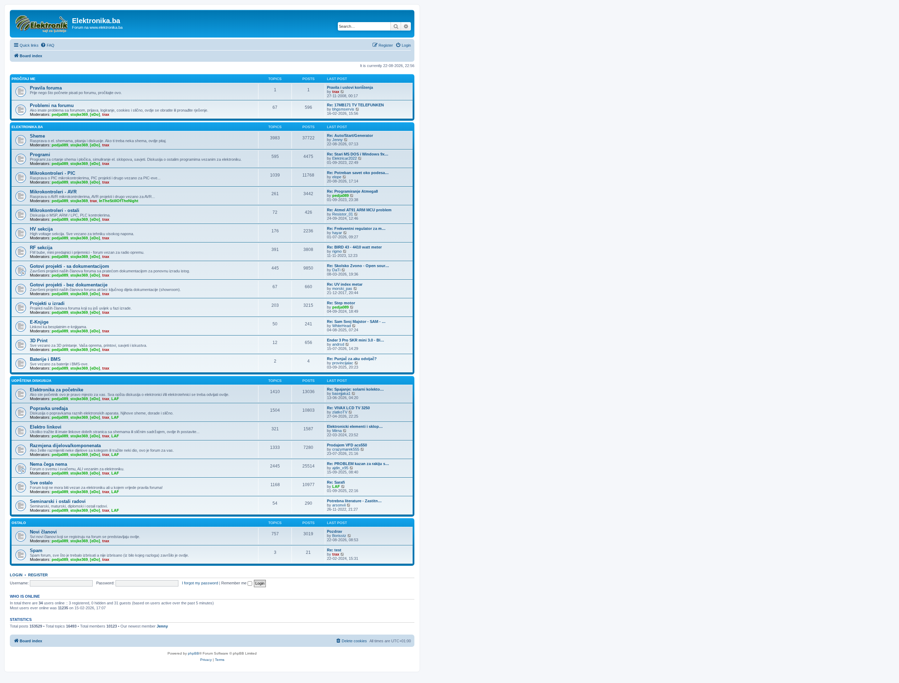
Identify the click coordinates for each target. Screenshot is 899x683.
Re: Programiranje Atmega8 (352, 191)
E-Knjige (39, 322)
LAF (115, 399)
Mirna (337, 431)
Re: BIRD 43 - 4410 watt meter (354, 247)
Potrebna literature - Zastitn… (354, 501)
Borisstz (339, 535)
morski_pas (342, 288)
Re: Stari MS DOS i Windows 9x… (357, 154)
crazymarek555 (345, 449)
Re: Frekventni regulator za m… (356, 228)
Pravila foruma (46, 88)
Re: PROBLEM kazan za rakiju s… (358, 464)
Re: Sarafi (336, 482)
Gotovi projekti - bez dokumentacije (68, 284)
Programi (40, 154)
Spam (36, 550)
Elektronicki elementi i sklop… (355, 426)
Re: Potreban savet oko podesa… (358, 173)
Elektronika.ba (27, 127)
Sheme (37, 136)
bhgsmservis (343, 109)
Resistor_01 (342, 214)
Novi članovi (43, 532)
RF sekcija (41, 247)
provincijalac (342, 363)
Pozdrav (334, 531)
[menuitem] (47, 45)
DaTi (336, 270)
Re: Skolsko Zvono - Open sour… (358, 266)
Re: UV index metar (344, 284)
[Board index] (42, 23)
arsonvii (339, 505)
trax (335, 91)
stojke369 (79, 114)
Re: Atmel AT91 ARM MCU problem (359, 210)
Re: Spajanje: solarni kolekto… (355, 389)
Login (16, 575)
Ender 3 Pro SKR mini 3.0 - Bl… (355, 340)
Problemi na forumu (52, 105)
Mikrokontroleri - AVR (53, 191)
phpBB (193, 653)
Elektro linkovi (45, 427)
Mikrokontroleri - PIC (52, 173)
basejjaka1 (341, 393)
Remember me (234, 583)
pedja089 (60, 114)
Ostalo (19, 523)
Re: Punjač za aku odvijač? (352, 359)
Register (38, 575)
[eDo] (95, 114)
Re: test (334, 550)
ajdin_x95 (340, 468)
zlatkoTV (339, 412)
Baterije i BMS (45, 359)
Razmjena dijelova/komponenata (65, 445)
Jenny (337, 140)
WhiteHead (341, 326)
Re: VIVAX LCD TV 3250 (348, 408)
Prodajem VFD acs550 (347, 445)
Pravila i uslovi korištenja (350, 87)
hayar (337, 233)
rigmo (337, 251)
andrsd (338, 344)
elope (336, 177)
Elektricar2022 (344, 158)
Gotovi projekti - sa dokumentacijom (69, 266)
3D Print (38, 340)
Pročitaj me (23, 79)
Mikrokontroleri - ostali (54, 210)
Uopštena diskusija (31, 381)
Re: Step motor (341, 303)
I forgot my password (200, 583)
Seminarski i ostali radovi (58, 501)
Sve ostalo (41, 482)
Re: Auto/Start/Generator (350, 135)
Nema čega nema (48, 464)
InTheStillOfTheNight (118, 201)
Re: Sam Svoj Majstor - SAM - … (356, 321)
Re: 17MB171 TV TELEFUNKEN (355, 105)
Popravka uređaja (49, 408)
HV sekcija (41, 229)
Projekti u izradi (47, 303)
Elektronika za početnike (56, 389)
